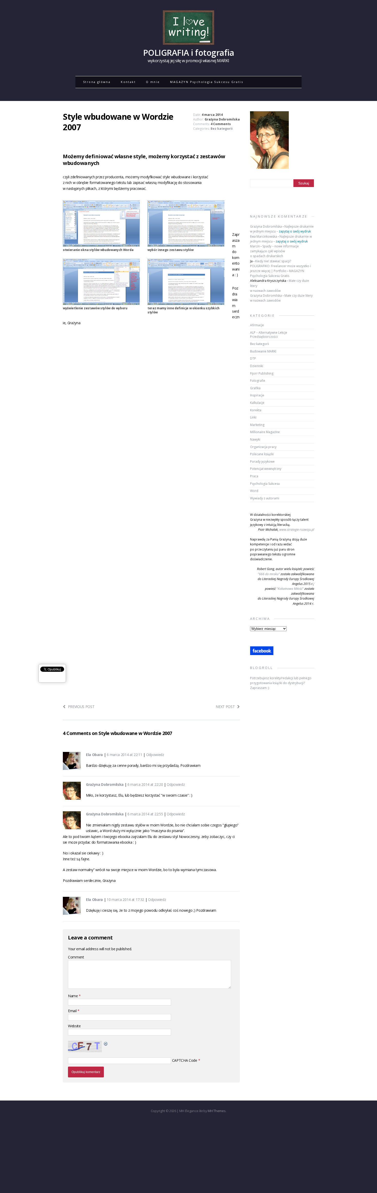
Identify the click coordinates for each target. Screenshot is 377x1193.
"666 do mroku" (269, 574)
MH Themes (216, 1110)
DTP (253, 358)
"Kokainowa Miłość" (290, 588)
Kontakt (128, 82)
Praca (254, 476)
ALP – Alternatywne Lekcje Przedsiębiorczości (268, 334)
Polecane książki (262, 454)
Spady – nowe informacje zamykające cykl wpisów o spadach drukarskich (274, 251)
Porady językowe (262, 461)
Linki (253, 417)
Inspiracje (257, 395)
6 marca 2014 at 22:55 (145, 814)
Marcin (255, 246)
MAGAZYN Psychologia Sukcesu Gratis (206, 82)
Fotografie (257, 380)
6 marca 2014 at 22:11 (124, 754)
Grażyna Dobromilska (222, 119)
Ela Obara (94, 754)
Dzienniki (256, 366)
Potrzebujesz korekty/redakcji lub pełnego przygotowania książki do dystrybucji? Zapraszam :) (280, 683)
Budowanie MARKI (263, 351)
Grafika (255, 388)
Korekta (255, 410)
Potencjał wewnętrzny (265, 469)
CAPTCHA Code (184, 1060)
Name (73, 995)
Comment (76, 957)
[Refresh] (106, 1043)
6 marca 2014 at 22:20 (145, 784)
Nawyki (255, 439)
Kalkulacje (257, 402)
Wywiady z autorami (264, 498)
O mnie (153, 82)
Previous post (81, 706)
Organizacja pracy (263, 447)
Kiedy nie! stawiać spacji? (273, 261)
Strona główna (97, 82)
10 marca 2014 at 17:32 (125, 899)
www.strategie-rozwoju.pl (296, 529)
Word (254, 491)
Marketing (257, 425)
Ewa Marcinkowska (263, 236)
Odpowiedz (155, 754)
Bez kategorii (222, 128)
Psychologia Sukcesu (265, 483)
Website (74, 1025)
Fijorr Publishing (261, 373)
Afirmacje (257, 325)
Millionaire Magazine (265, 432)
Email (72, 1010)
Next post (225, 706)
